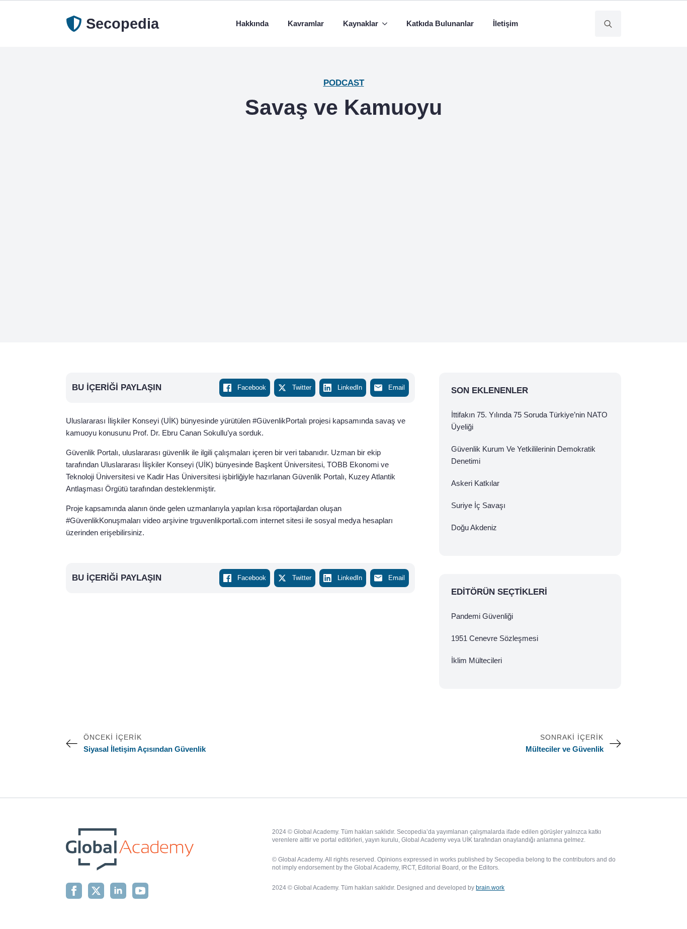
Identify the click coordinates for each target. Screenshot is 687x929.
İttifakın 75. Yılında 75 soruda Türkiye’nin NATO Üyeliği (529, 420)
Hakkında (252, 23)
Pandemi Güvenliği (482, 616)
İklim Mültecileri (476, 660)
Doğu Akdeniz (474, 527)
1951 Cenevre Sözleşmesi (494, 638)
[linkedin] (118, 891)
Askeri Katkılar (475, 483)
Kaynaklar (360, 23)
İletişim (505, 23)
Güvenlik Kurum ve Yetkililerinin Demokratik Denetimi (523, 455)
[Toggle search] (608, 24)
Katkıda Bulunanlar (440, 23)
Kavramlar (306, 23)
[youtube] (140, 891)
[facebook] (74, 891)
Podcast (343, 83)
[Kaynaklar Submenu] (386, 24)
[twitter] (96, 891)
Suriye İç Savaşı (478, 505)
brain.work (490, 887)
